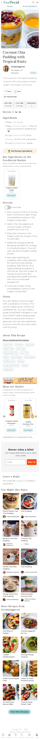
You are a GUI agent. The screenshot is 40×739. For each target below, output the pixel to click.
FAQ (26, 729)
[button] (35, 416)
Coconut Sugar (18, 126)
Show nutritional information (16, 340)
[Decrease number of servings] (16, 113)
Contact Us (16, 729)
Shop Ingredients (30, 6)
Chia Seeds (17, 122)
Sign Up (31, 462)
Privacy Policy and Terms (20, 732)
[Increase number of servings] (20, 113)
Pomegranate (19, 143)
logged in (21, 481)
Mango (9, 139)
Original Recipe (11, 97)
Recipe (10, 6)
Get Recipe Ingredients (21, 151)
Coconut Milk (18, 135)
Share (9, 91)
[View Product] (8, 131)
